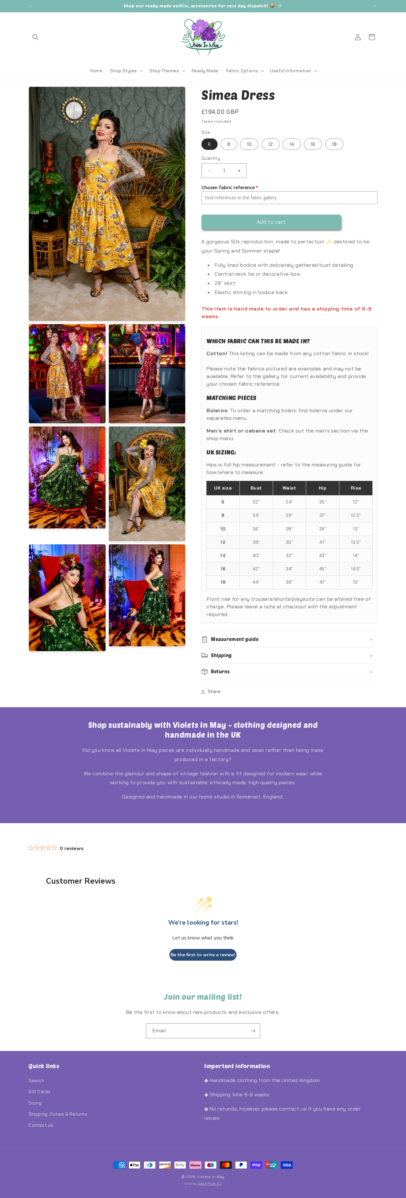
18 (334, 144)
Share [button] (214, 691)
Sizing (35, 1103)
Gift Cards (40, 1091)
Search (36, 1080)
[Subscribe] (253, 1030)
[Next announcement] (375, 6)
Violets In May (211, 1177)
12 (270, 144)
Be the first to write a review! (203, 955)
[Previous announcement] (31, 6)
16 (313, 144)
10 (249, 144)
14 (291, 144)
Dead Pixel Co (210, 1184)
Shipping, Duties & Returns (58, 1114)
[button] (36, 37)
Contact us (41, 1125)
